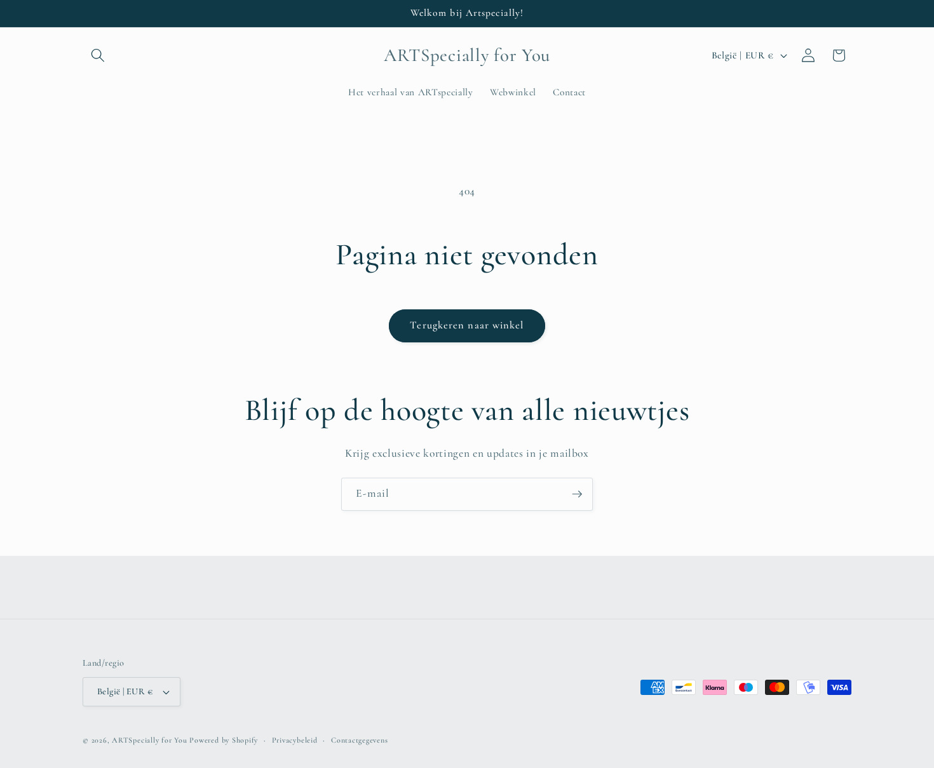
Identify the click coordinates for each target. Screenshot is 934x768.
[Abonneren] (577, 494)
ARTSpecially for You (149, 740)
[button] (98, 55)
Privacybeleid (295, 740)
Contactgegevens (359, 740)
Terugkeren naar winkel (467, 325)
